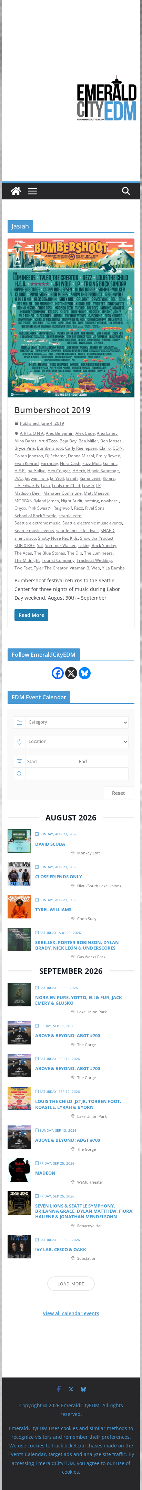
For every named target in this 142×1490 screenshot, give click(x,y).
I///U (18, 478)
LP (98, 485)
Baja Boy (68, 441)
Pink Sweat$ (39, 508)
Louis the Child (66, 485)
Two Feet (23, 568)
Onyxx (20, 508)
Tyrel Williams (53, 909)
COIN (118, 448)
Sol (40, 545)
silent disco (25, 538)
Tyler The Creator (51, 568)
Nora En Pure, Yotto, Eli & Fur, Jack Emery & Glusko (78, 1000)
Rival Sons (94, 508)
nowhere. (110, 501)
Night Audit (71, 501)
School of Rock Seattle (35, 516)
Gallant (110, 463)
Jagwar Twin (36, 478)
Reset (118, 793)
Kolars (109, 478)
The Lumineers (98, 553)
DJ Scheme (55, 456)
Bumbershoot (50, 448)
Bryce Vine (24, 448)
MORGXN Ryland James (36, 501)
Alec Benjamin (59, 433)
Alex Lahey (107, 433)
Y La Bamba (113, 568)
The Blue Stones (49, 553)
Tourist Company (58, 560)
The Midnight (27, 560)
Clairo (105, 448)
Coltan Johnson (28, 456)
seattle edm (70, 516)
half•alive (36, 471)
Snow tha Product (96, 538)
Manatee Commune (62, 493)
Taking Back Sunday (97, 545)
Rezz (78, 508)
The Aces (23, 553)
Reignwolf (62, 508)
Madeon (45, 1173)
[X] (71, 673)
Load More (71, 1284)
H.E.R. (20, 471)
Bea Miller (88, 441)
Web (95, 568)
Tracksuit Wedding (94, 560)
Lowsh (88, 485)
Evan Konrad (26, 463)
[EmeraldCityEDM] (16, 191)
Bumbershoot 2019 (52, 409)
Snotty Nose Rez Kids (58, 538)
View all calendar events (71, 1313)
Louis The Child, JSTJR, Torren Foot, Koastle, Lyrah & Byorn (78, 1104)
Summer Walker (60, 545)
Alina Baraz (25, 441)
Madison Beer (27, 493)
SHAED (107, 530)
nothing (91, 501)
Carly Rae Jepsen (81, 448)
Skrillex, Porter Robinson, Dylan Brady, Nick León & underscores (77, 945)
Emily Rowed (108, 456)
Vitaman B (79, 568)
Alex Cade (85, 433)
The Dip (74, 553)
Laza (45, 485)
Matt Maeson (96, 493)
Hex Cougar (59, 471)
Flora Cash (70, 463)
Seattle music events (34, 530)
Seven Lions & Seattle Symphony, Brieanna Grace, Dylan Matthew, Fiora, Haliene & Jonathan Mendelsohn (84, 1211)
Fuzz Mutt (91, 463)
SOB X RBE (24, 545)
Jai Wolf (57, 478)
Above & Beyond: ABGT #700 (67, 1035)
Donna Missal (81, 456)
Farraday (49, 463)
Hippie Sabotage (103, 471)
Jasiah (72, 478)
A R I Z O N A (32, 433)
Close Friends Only (58, 876)
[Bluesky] (85, 673)
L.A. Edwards (26, 485)
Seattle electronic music (37, 523)
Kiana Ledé (90, 478)
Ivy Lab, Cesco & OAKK (60, 1249)
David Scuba (50, 844)
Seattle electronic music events (92, 523)
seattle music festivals (77, 530)
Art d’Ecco (48, 441)
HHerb (78, 471)
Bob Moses (111, 441)
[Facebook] (58, 673)
